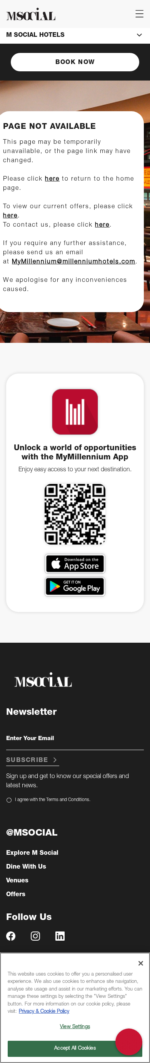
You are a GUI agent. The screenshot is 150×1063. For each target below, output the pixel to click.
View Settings (75, 1027)
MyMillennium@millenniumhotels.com (73, 262)
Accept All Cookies (74, 1048)
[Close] (140, 963)
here (52, 179)
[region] (75, 1008)
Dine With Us (26, 867)
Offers (15, 895)
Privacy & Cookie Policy (44, 1011)
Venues (17, 881)
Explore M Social (32, 854)
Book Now (75, 63)
